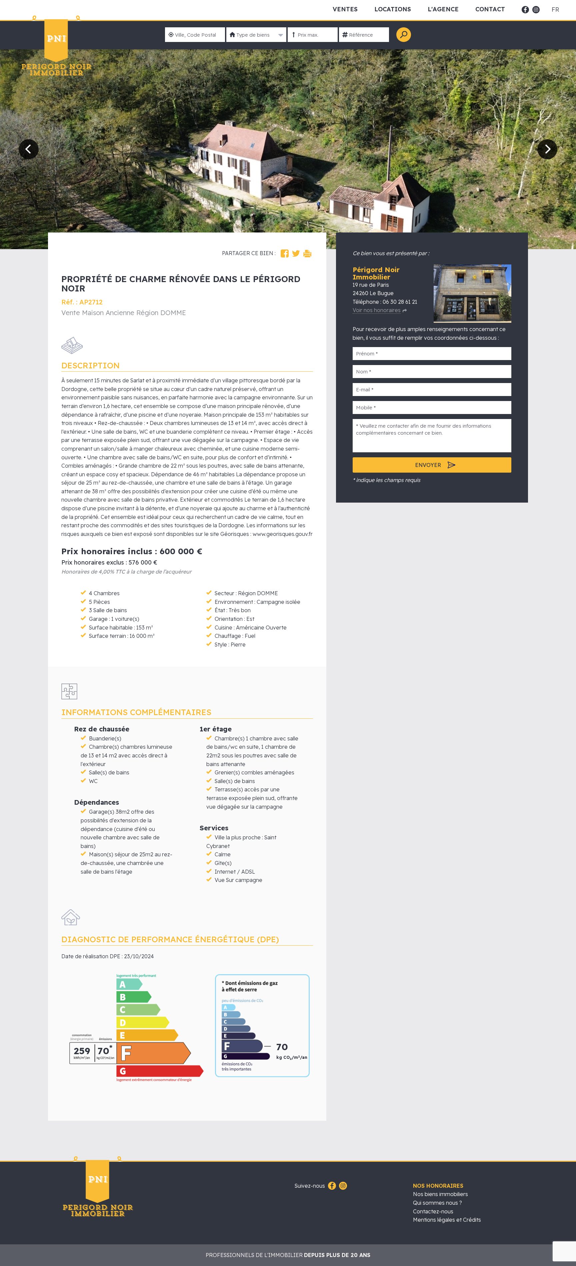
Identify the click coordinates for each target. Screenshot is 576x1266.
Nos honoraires (438, 1185)
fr (555, 10)
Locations (392, 9)
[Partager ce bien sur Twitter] (296, 253)
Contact (490, 9)
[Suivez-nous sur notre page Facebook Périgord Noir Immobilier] (331, 1186)
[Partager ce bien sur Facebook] (285, 253)
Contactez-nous (433, 1211)
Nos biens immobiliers (440, 1194)
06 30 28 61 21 (400, 301)
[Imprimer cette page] (307, 253)
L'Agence (443, 9)
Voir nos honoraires (377, 310)
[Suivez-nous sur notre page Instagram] (342, 1186)
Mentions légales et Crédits (447, 1219)
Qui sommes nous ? (437, 1202)
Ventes (345, 9)
